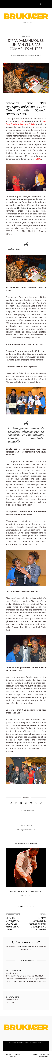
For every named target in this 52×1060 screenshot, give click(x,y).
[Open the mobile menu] (46, 4)
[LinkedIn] (36, 803)
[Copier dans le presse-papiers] (41, 803)
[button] (18, 906)
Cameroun (26, 36)
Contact (8, 1054)
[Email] (26, 803)
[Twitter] (16, 803)
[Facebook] (11, 803)
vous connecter (24, 946)
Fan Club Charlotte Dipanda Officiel (26, 110)
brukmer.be (19, 55)
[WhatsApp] (31, 803)
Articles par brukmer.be (25, 830)
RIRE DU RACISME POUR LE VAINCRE (26, 891)
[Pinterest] (21, 803)
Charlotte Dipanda (25, 208)
